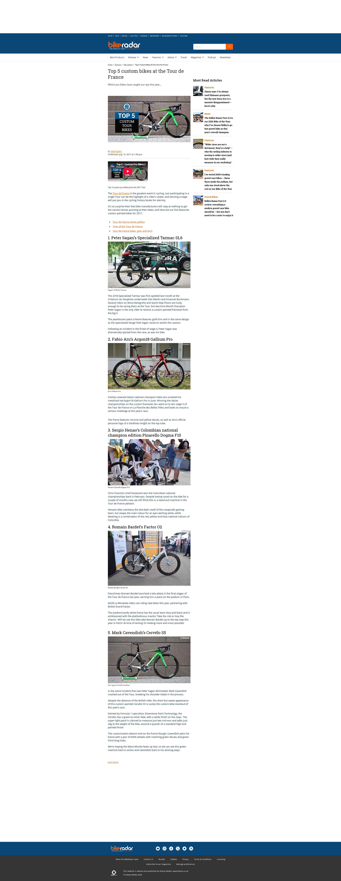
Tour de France (121, 193)
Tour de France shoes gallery (129, 222)
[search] (229, 47)
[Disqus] (152, 808)
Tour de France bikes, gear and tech (132, 231)
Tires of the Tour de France (128, 226)
